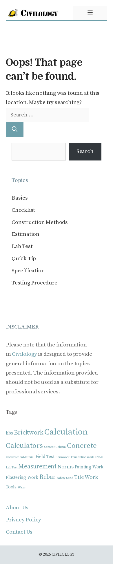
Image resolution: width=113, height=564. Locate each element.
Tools (11, 487)
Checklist (23, 210)
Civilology (24, 354)
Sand (69, 478)
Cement (49, 447)
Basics (20, 198)
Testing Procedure (34, 283)
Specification (28, 270)
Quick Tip (24, 258)
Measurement (37, 466)
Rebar (47, 477)
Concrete (82, 445)
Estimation (25, 234)
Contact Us (19, 532)
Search (85, 151)
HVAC (99, 457)
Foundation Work (82, 457)
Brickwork (28, 433)
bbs (9, 433)
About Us (17, 507)
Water (21, 487)
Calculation (66, 432)
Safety (61, 478)
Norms (66, 466)
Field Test (45, 456)
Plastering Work (22, 477)
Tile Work (86, 477)
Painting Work (89, 467)
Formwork (62, 457)
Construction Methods (40, 222)
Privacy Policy (23, 519)
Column (60, 447)
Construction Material (20, 457)
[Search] (14, 129)
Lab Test (22, 246)
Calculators (24, 445)
